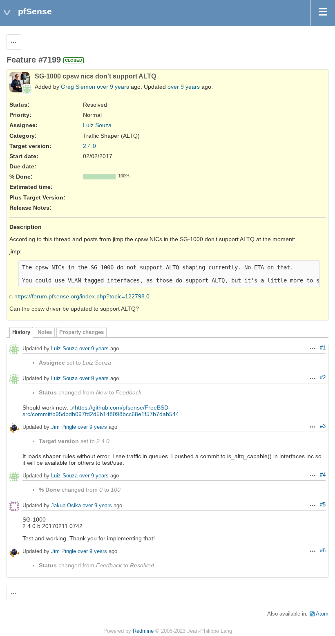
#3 (323, 426)
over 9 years (113, 86)
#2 (323, 378)
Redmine (143, 631)
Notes (45, 332)
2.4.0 (89, 146)
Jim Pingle (63, 427)
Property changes (81, 332)
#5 (323, 505)
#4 (323, 475)
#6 (323, 550)
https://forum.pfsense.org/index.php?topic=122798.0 (82, 296)
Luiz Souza (97, 125)
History (21, 332)
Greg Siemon (78, 86)
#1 (323, 348)
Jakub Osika (66, 506)
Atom (322, 614)
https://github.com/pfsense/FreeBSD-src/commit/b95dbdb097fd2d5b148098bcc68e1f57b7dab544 (100, 410)
